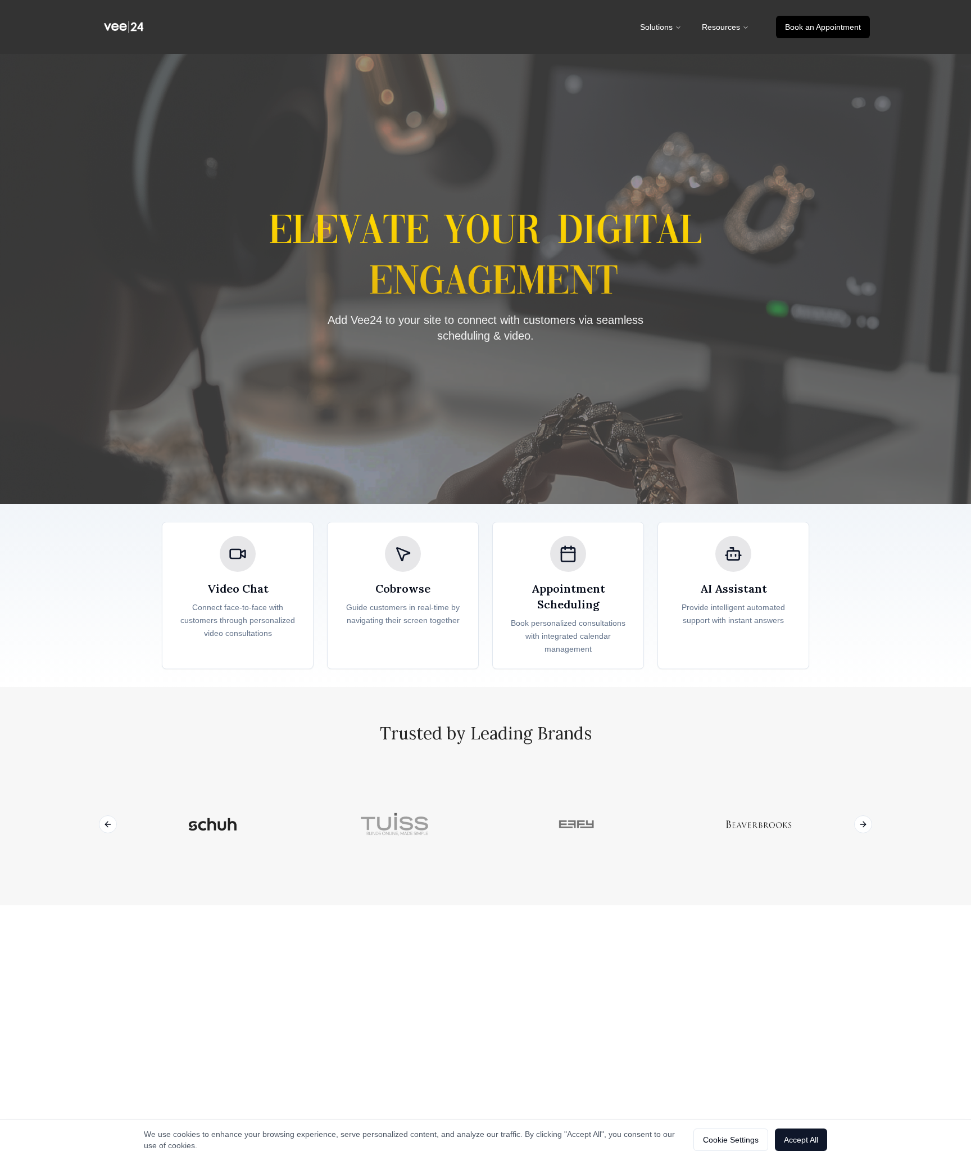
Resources (721, 26)
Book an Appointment (823, 26)
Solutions (656, 26)
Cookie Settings (731, 1139)
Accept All (801, 1139)
